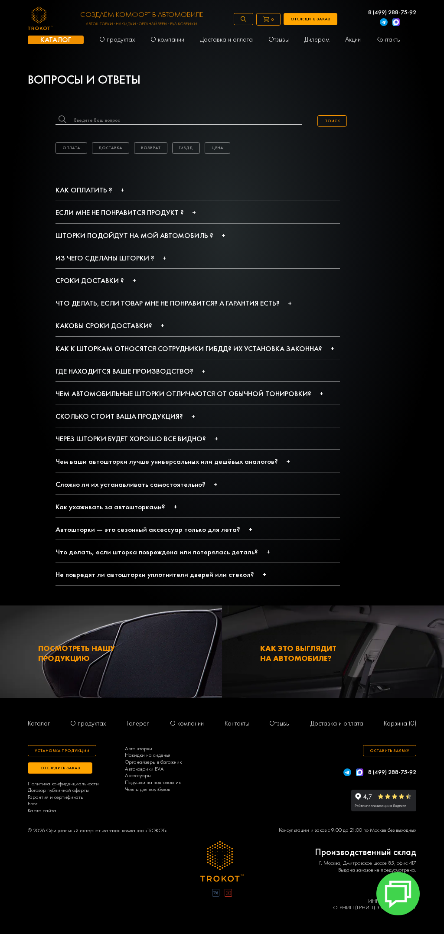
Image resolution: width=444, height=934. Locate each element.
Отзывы (279, 723)
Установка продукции (62, 750)
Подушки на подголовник (153, 782)
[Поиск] (243, 19)
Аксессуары (138, 775)
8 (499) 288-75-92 (392, 12)
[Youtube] (228, 893)
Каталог (39, 723)
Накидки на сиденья (147, 755)
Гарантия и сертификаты (56, 797)
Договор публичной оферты (58, 790)
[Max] (396, 22)
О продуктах (88, 723)
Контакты (237, 723)
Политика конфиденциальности (63, 783)
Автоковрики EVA (144, 768)
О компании (187, 723)
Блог (32, 803)
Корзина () (400, 723)
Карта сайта (42, 810)
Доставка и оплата (336, 723)
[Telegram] (384, 22)
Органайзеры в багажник (153, 761)
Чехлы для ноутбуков (147, 789)
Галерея (138, 723)
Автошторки (138, 748)
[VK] (215, 893)
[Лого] (222, 862)
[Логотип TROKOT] (40, 19)
